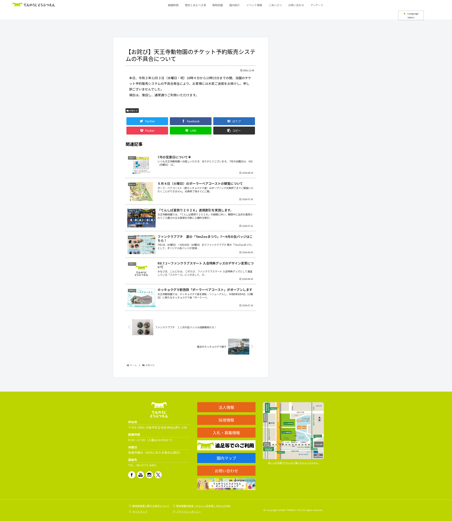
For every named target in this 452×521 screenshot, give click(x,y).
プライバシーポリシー (188, 511)
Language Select (411, 15)
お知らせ (133, 110)
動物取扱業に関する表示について (151, 505)
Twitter (158, 474)
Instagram (149, 474)
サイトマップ (139, 511)
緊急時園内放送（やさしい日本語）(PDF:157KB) (203, 505)
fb (131, 474)
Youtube (140, 474)
